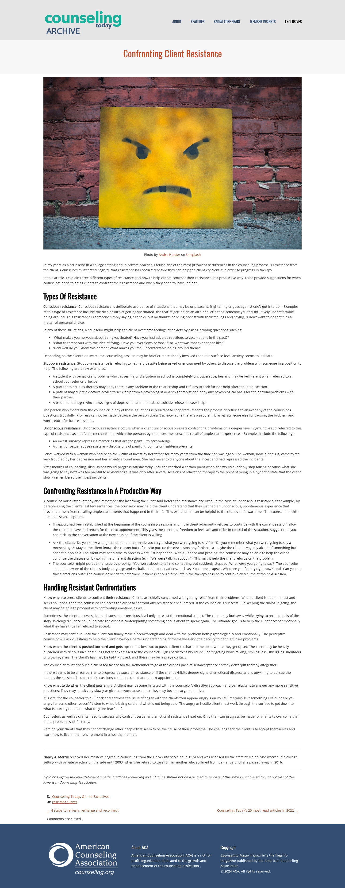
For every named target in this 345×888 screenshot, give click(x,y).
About (176, 22)
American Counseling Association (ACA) (162, 855)
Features (197, 22)
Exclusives (293, 22)
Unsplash (193, 254)
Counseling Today (66, 796)
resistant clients (64, 802)
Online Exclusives (95, 796)
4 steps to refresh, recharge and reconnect (83, 810)
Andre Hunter (169, 254)
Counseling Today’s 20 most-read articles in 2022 (257, 810)
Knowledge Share (227, 22)
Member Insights (263, 22)
